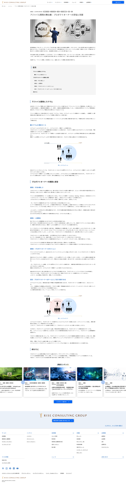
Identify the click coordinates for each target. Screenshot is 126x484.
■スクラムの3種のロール (40, 74)
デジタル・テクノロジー (7, 441)
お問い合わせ (118, 2)
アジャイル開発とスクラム (39, 71)
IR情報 (78, 433)
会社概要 (103, 439)
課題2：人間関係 (38, 83)
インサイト (29, 436)
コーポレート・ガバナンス (82, 450)
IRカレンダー (79, 452)
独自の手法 (4, 460)
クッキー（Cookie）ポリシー (52, 473)
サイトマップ (69, 473)
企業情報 (104, 433)
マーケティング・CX (6, 444)
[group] (36, 382)
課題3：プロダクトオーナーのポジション (44, 86)
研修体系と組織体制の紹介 (57, 441)
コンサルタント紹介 (6, 462)
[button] (23, 382)
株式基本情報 (79, 444)
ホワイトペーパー (30, 439)
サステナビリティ (105, 447)
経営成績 (78, 439)
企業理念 (103, 436)
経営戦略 (4, 436)
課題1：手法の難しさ (39, 80)
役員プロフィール (80, 447)
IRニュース (79, 436)
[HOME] (14, 2)
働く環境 (53, 447)
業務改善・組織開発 (6, 439)
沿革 (102, 441)
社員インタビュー (55, 444)
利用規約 (62, 473)
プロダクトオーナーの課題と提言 (41, 77)
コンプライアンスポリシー (38, 473)
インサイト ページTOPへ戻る (114, 425)
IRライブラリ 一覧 (80, 441)
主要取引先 (104, 444)
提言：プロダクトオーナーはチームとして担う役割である (48, 89)
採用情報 (54, 433)
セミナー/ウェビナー (31, 441)
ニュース (74, 2)
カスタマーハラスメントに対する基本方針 (10, 473)
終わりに (35, 92)
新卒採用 (53, 439)
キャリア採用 (54, 436)
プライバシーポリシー (26, 473)
